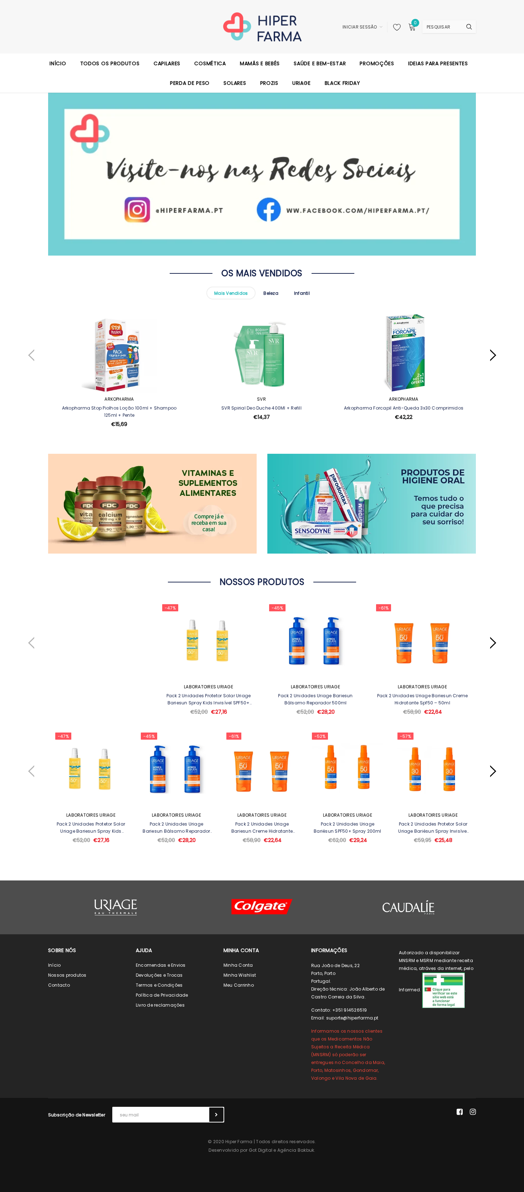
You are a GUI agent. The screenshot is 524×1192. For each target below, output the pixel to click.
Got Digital (261, 1150)
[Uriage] (116, 907)
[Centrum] (262, 906)
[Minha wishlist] (395, 27)
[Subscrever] (216, 1115)
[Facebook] (460, 1112)
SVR (261, 399)
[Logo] (262, 26)
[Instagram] (473, 1112)
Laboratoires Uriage (208, 687)
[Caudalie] (408, 907)
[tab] (231, 293)
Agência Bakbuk (295, 1150)
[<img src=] (443, 990)
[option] (119, 388)
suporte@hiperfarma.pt (352, 1018)
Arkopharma (119, 399)
